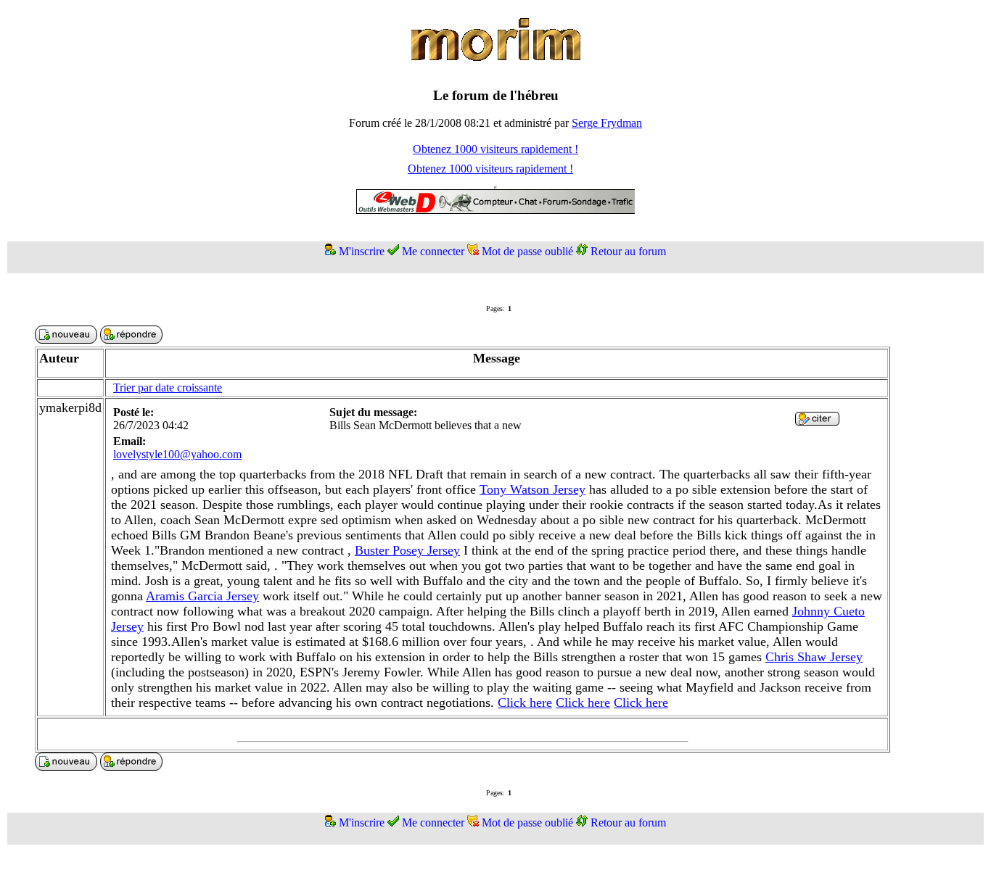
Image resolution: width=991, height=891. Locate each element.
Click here (525, 702)
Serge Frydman (607, 123)
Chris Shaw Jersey (814, 657)
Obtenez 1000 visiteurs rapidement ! (495, 149)
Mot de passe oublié (527, 251)
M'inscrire (362, 251)
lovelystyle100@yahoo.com (177, 454)
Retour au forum (628, 251)
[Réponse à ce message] (817, 421)
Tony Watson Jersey (532, 489)
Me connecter (433, 251)
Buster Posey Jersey (407, 550)
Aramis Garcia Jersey (202, 596)
